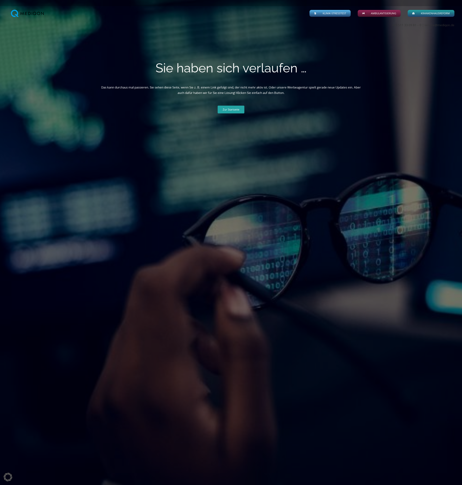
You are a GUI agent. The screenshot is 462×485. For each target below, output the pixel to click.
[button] (348, 13)
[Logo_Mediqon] (28, 13)
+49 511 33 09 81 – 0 (406, 25)
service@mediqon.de (439, 25)
